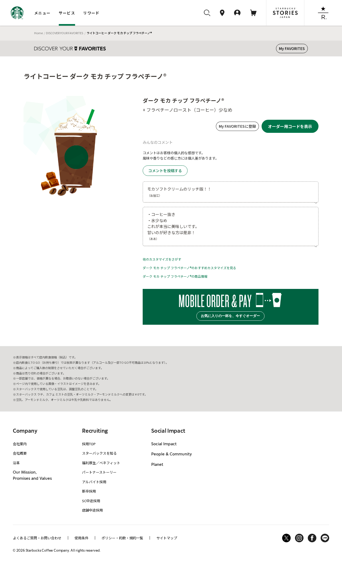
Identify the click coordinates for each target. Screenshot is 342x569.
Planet (157, 465)
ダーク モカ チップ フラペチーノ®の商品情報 (175, 276)
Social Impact (164, 444)
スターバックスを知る (99, 453)
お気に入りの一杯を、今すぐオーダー (230, 316)
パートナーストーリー (99, 472)
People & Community (171, 454)
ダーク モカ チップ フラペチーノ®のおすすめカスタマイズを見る (189, 267)
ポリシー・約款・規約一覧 (122, 537)
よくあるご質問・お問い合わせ (37, 537)
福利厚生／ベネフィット (101, 462)
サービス (67, 13)
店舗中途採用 (92, 510)
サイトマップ (166, 537)
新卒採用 (89, 491)
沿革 (16, 462)
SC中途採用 (91, 500)
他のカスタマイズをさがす (162, 259)
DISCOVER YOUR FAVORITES (64, 33)
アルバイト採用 (94, 481)
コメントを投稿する (165, 170)
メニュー (42, 13)
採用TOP (89, 443)
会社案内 (20, 443)
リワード (91, 13)
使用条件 (81, 537)
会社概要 (20, 453)
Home (38, 33)
